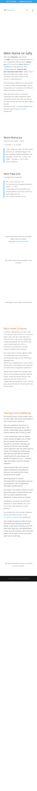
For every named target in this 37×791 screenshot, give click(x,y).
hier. (25, 196)
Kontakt (23, 109)
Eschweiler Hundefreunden (13, 517)
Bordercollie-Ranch (22, 241)
